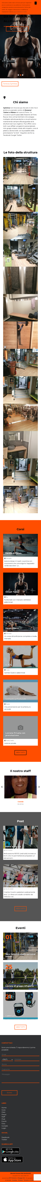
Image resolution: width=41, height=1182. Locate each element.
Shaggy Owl (21, 1178)
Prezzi (4, 1114)
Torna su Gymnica (10, 84)
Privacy (20, 1180)
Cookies (14, 1180)
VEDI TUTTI (20, 752)
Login (4, 1128)
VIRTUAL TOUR (17, 33)
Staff (3, 1117)
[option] (20, 790)
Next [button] (39, 787)
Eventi (4, 1121)
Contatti (5, 1126)
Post (3, 1119)
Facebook (5, 1137)
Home (4, 1108)
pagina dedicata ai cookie (20, 11)
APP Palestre (12, 1178)
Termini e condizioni (30, 1180)
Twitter (4, 1140)
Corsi (3, 1110)
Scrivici (9, 1093)
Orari (3, 1112)
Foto (3, 1124)
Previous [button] (2, 787)
